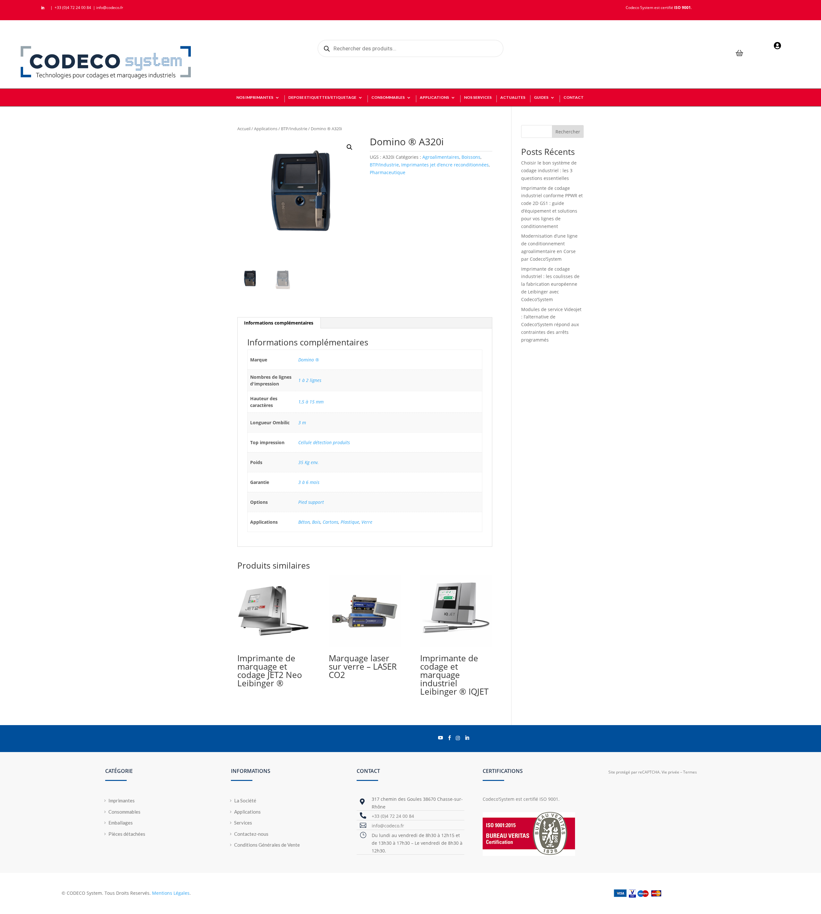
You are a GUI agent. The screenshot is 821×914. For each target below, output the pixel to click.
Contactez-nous (251, 834)
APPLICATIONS (434, 97)
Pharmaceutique (387, 172)
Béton (304, 522)
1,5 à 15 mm (311, 402)
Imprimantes (121, 800)
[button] (349, 147)
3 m (302, 422)
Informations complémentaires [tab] (278, 323)
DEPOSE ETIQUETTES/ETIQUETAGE (322, 97)
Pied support (311, 502)
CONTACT (573, 97)
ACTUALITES (512, 97)
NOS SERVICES (478, 97)
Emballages (120, 822)
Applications (265, 128)
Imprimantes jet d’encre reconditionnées (445, 165)
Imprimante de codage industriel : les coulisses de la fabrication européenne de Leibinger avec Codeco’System (550, 284)
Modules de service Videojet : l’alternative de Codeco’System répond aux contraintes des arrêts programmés (551, 324)
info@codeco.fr (109, 7)
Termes (690, 772)
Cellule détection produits (324, 442)
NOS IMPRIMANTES (254, 97)
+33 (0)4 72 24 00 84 (73, 7)
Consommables (124, 812)
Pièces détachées (126, 834)
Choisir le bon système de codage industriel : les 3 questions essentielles (549, 170)
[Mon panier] (739, 53)
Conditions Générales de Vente (267, 845)
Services (243, 822)
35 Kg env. (308, 462)
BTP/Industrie (294, 128)
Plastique (350, 522)
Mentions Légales (171, 893)
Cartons (330, 522)
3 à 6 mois (308, 482)
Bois (316, 522)
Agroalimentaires (440, 157)
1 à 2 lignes (309, 380)
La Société (245, 800)
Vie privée (670, 772)
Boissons (470, 157)
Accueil (243, 128)
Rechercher (567, 132)
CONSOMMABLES (388, 97)
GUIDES (541, 97)
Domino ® (308, 360)
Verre (366, 522)
